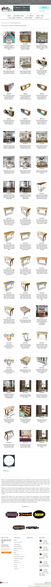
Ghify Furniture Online (5, 22)
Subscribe (41, 1)
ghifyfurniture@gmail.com (46, 586)
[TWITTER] (2, 540)
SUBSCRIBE (6, 552)
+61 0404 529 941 (26, 3)
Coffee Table (28, 17)
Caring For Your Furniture (17, 563)
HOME (15, 540)
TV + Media (30, 15)
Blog (26, 1)
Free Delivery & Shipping (19, 556)
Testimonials (18, 1)
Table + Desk (40, 15)
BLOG (15, 552)
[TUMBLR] (10, 540)
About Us (9, 1)
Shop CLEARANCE (18, 546)
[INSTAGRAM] (7, 540)
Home (8, 15)
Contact (33, 1)
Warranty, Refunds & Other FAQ (18, 559)
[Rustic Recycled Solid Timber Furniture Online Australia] (7, 9)
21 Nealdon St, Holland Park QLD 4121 (43, 585)
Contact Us (38, 17)
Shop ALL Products (18, 548)
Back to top (47, 582)
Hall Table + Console (15, 17)
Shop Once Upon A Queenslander (18, 543)
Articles (15, 566)
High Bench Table (19, 15)
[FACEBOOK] (5, 540)
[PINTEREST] (2, 543)
